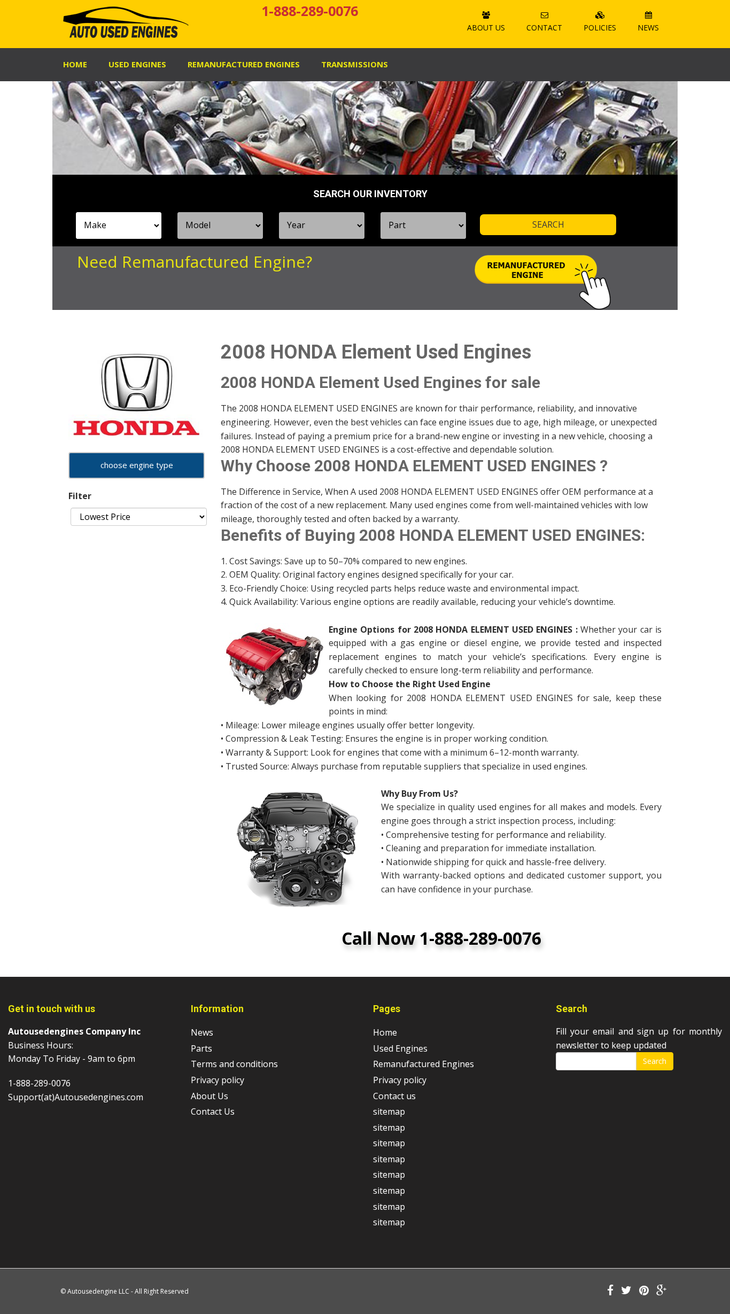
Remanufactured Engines (423, 1064)
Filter (79, 496)
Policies (600, 27)
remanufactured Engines (244, 64)
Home (75, 64)
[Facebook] (610, 1291)
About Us (486, 27)
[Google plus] (661, 1291)
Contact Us (213, 1111)
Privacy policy (217, 1080)
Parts (201, 1048)
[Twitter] (626, 1291)
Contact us (394, 1096)
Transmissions (354, 64)
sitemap (389, 1111)
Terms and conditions (234, 1064)
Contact (544, 27)
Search (654, 1061)
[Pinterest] (644, 1291)
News (648, 27)
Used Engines (137, 64)
